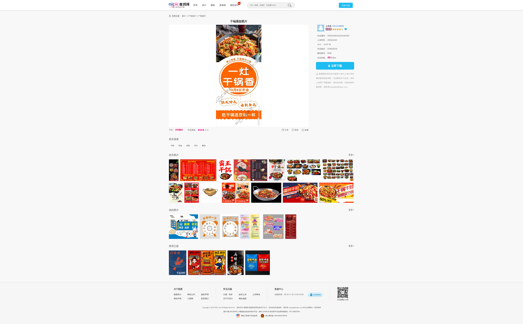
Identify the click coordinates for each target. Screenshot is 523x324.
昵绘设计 (234, 5)
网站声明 (177, 299)
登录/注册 (346, 5)
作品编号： (322, 36)
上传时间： (322, 40)
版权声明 (205, 294)
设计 (204, 5)
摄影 (213, 5)
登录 (230, 294)
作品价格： (322, 58)
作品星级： (192, 130)
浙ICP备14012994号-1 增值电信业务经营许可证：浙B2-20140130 (246, 312)
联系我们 (205, 299)
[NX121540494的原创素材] (320, 28)
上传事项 (256, 294)
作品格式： (322, 49)
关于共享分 (228, 299)
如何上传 (242, 294)
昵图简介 (177, 294)
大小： (320, 44)
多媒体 (222, 5)
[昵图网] (179, 5)
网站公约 (191, 294)
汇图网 (190, 299)
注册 (225, 294)
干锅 (172, 145)
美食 (180, 145)
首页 (195, 5)
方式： (172, 130)
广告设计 (192, 16)
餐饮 (204, 145)
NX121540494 (338, 26)
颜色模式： (322, 53)
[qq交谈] (315, 295)
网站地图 (242, 299)
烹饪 (196, 145)
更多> (351, 155)
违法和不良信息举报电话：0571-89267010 (285, 312)
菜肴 (188, 145)
